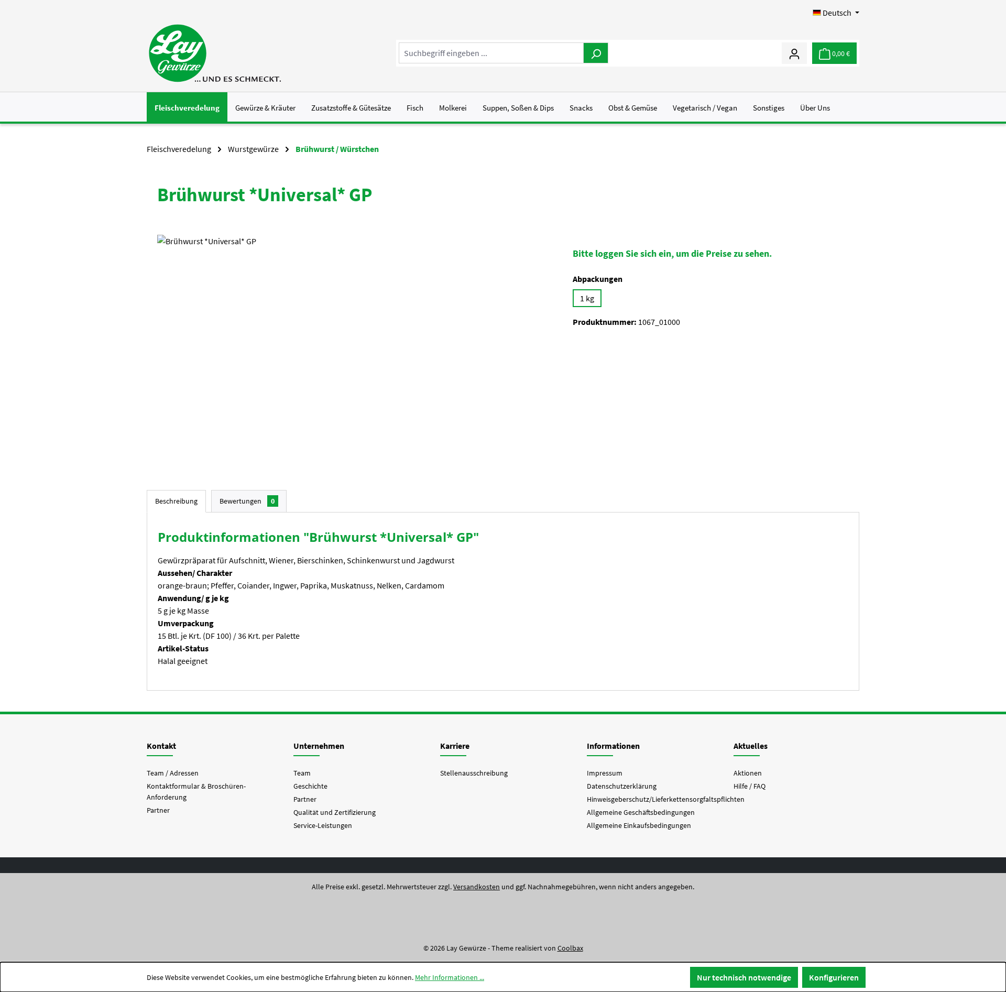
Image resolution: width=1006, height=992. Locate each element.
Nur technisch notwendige (744, 977)
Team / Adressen (173, 773)
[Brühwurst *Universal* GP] (354, 347)
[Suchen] (595, 52)
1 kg (587, 298)
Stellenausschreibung (474, 773)
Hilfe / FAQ (750, 786)
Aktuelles (751, 745)
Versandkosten (476, 886)
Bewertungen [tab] (247, 501)
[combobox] (491, 52)
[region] (354, 347)
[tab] (176, 501)
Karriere (454, 745)
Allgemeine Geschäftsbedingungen (641, 812)
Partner (158, 810)
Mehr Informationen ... (449, 977)
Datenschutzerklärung (622, 786)
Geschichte (310, 786)
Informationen (613, 745)
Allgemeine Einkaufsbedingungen (639, 825)
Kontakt (161, 745)
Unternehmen (318, 745)
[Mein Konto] (794, 52)
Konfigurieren (834, 977)
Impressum (604, 773)
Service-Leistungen (322, 825)
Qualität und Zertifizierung (334, 812)
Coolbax (570, 948)
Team (302, 773)
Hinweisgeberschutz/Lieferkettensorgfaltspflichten (666, 799)
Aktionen (748, 773)
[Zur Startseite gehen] (214, 53)
